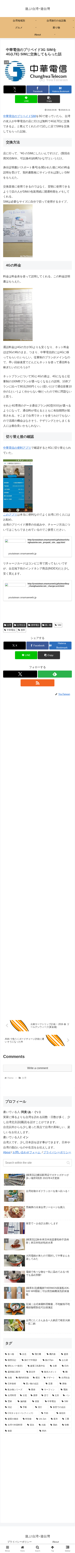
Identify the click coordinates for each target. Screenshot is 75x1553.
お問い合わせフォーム (27, 1152)
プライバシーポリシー (57, 1152)
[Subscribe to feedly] (55, 674)
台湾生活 (21, 625)
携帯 (23, 630)
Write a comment (37, 1068)
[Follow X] (20, 674)
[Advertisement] (37, 856)
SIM (59, 625)
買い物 (48, 625)
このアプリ (10, 514)
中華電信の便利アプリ (17, 447)
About (6, 1152)
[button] (49, 99)
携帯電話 (35, 625)
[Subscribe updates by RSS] (38, 682)
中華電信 (11, 630)
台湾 (9, 625)
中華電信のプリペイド (19, 116)
